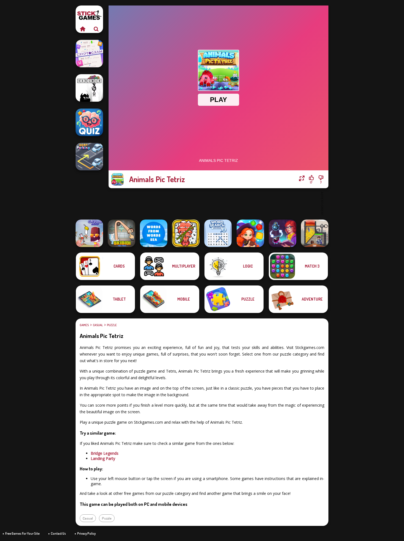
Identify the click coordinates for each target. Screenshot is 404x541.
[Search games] (96, 29)
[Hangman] (89, 88)
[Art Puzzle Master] (89, 233)
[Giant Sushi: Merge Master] (186, 233)
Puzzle (112, 325)
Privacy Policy (86, 533)
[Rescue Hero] (314, 233)
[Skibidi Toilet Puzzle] (121, 233)
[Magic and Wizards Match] (250, 233)
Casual (98, 325)
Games (84, 325)
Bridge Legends (104, 453)
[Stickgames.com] (82, 29)
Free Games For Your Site (22, 533)
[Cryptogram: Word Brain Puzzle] (89, 53)
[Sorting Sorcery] (282, 233)
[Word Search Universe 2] (218, 233)
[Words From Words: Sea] (153, 233)
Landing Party (103, 458)
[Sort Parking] (89, 156)
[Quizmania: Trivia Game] (89, 122)
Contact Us (58, 533)
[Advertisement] (218, 203)
